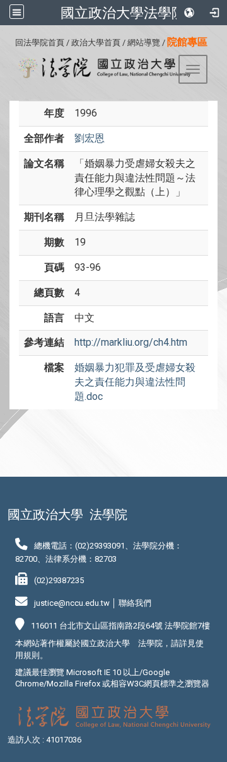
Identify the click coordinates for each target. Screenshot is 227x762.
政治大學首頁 (95, 42)
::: (10, 40)
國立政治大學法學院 (123, 12)
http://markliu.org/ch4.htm (130, 342)
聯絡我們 (135, 603)
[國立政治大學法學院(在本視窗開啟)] (99, 68)
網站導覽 (143, 42)
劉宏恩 (89, 138)
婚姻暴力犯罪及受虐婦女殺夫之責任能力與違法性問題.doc (134, 381)
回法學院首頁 (39, 42)
